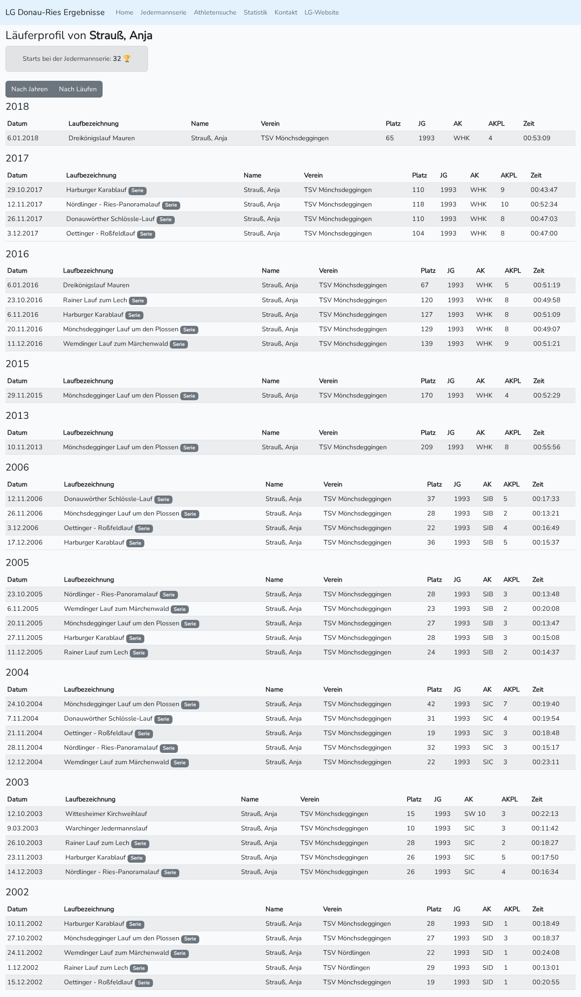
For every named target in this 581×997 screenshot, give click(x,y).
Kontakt (286, 12)
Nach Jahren (29, 88)
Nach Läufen (78, 88)
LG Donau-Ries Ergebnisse (55, 12)
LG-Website (322, 12)
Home (124, 12)
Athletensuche (215, 12)
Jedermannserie (164, 12)
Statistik (255, 12)
